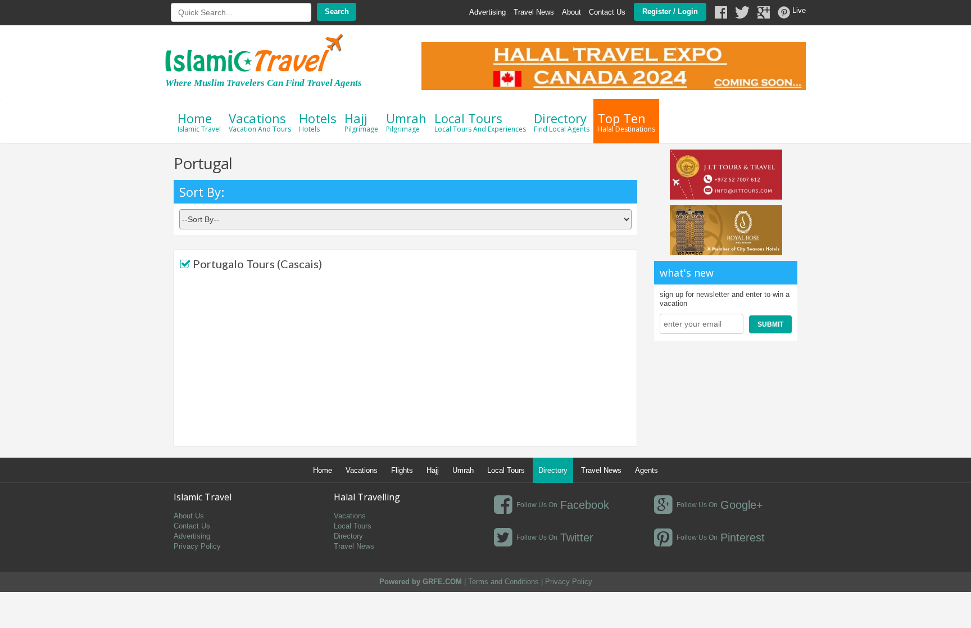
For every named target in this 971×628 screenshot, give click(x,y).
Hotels (318, 122)
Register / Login (670, 11)
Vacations (260, 122)
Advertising (487, 12)
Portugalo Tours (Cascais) (257, 263)
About (571, 12)
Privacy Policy (197, 546)
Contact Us (607, 12)
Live (799, 10)
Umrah (406, 122)
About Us (189, 516)
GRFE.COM (443, 581)
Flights (402, 470)
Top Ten (626, 122)
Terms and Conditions (503, 581)
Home (199, 122)
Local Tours (480, 122)
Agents (646, 470)
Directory (561, 122)
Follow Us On (536, 505)
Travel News (534, 12)
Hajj (361, 122)
